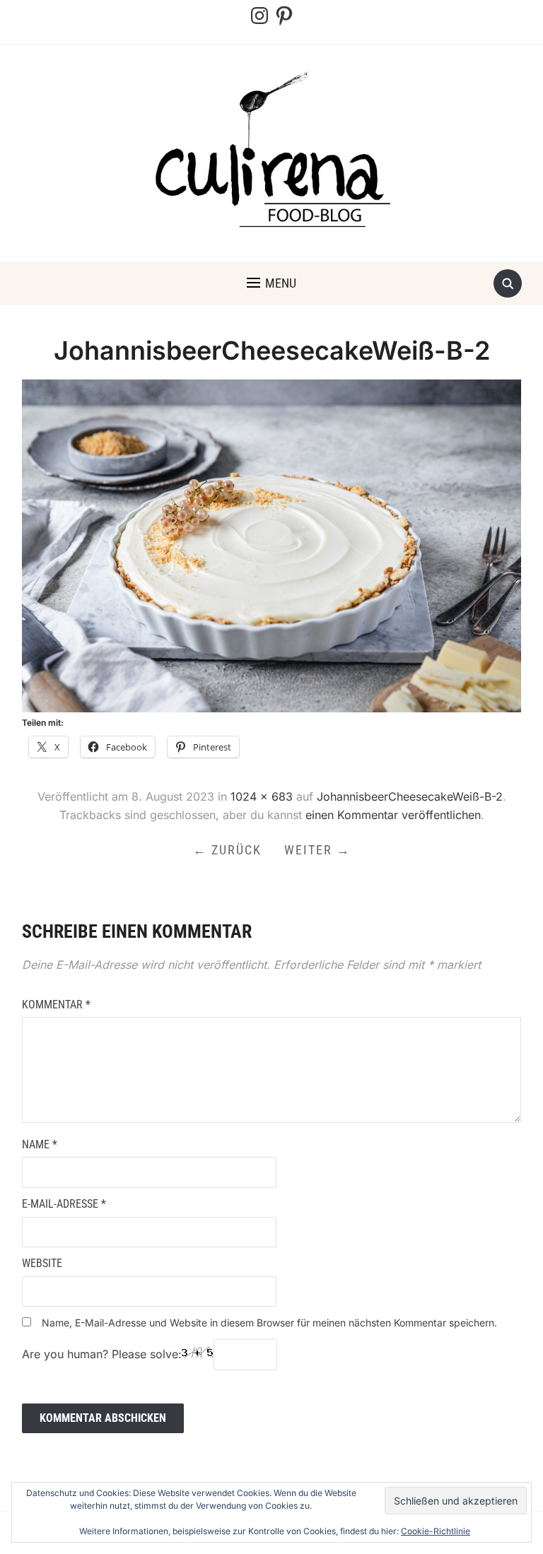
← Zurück (227, 849)
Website (42, 1263)
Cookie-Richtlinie (435, 1531)
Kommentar (56, 1004)
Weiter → (317, 849)
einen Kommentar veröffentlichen (393, 815)
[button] (271, 283)
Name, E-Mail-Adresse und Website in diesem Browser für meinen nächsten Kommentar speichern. (269, 1323)
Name (39, 1144)
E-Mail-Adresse (64, 1204)
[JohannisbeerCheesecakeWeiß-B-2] (272, 545)
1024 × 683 (261, 796)
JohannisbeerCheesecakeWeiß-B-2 (410, 796)
